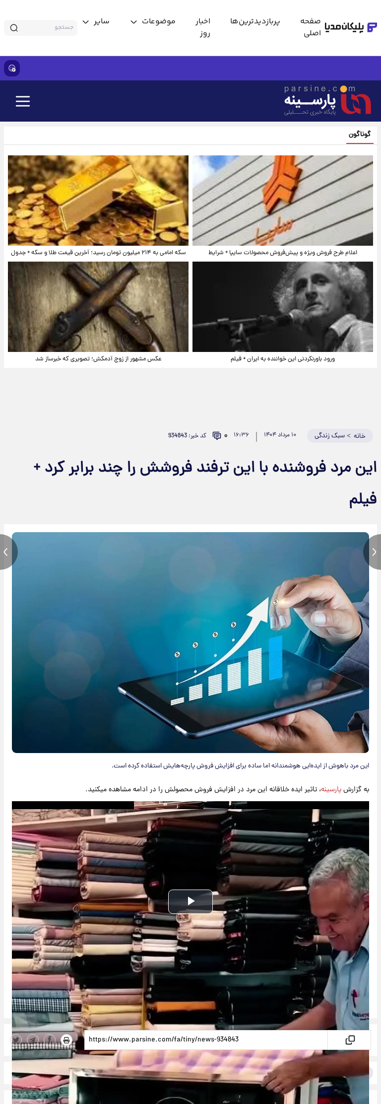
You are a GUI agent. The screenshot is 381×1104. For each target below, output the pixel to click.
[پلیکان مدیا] (351, 28)
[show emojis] (12, 68)
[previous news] (9, 552)
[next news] (372, 552)
